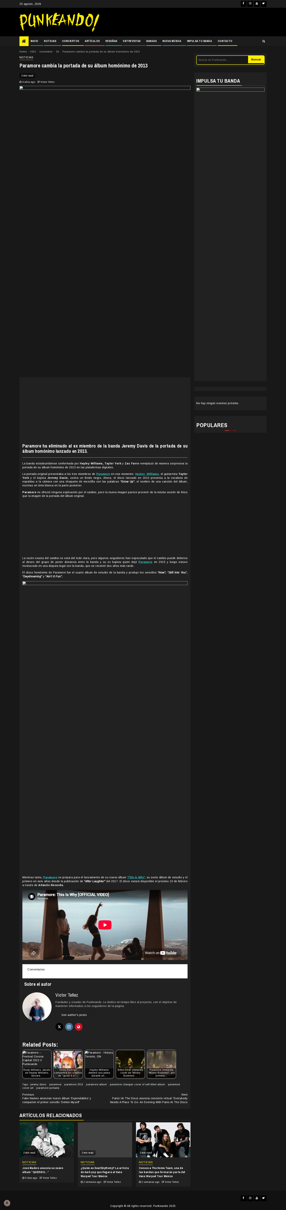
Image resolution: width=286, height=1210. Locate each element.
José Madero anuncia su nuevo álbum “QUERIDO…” (42, 1170)
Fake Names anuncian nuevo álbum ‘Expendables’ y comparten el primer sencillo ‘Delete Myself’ (56, 1098)
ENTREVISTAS (132, 41)
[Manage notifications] (7, 1203)
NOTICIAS (50, 41)
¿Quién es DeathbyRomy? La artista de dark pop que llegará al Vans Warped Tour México (105, 1172)
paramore (55, 1084)
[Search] (263, 41)
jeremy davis (38, 1084)
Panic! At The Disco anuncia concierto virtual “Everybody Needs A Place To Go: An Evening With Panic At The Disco (149, 1098)
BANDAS (151, 41)
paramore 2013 (73, 1084)
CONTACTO (225, 41)
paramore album (96, 1084)
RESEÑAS (111, 41)
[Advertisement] (185, 22)
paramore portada (47, 1087)
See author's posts (74, 1014)
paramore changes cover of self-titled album (137, 1084)
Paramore (103, 473)
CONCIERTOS (70, 41)
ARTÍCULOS (92, 41)
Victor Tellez (47, 82)
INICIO (34, 41)
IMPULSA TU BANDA (199, 41)
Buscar (256, 59)
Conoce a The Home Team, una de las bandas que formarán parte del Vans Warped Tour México (162, 1172)
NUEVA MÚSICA (171, 41)
